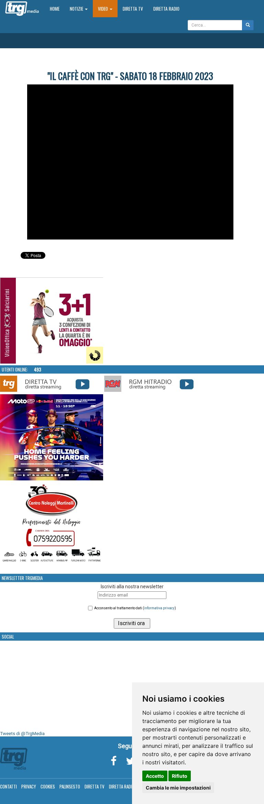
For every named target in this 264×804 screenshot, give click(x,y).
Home (57, 8)
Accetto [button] (155, 776)
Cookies (48, 786)
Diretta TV (133, 8)
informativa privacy (159, 608)
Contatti (8, 786)
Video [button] (103, 8)
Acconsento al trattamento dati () (135, 608)
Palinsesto (69, 786)
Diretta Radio (166, 8)
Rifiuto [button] (179, 776)
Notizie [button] (77, 8)
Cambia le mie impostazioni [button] (178, 788)
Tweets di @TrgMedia (22, 733)
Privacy (28, 786)
